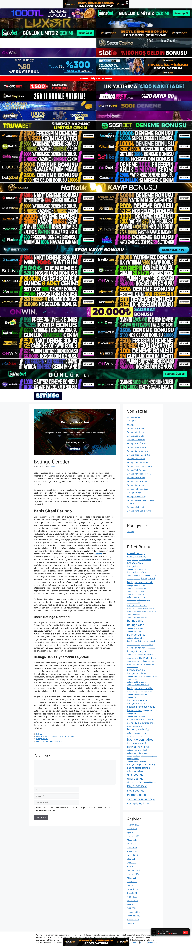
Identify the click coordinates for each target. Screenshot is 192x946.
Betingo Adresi (133, 417)
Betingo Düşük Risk (135, 428)
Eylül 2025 (131, 832)
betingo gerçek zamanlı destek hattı (137, 617)
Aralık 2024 (132, 851)
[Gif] (96, 187)
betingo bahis (133, 566)
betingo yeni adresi (136, 743)
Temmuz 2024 (133, 870)
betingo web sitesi (139, 729)
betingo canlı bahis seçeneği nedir (137, 588)
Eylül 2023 (131, 908)
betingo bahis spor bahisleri (135, 575)
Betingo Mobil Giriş (135, 676)
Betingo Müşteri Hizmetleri (138, 685)
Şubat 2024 (132, 889)
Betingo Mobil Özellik (136, 443)
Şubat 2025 (132, 844)
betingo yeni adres (140, 739)
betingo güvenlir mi (136, 647)
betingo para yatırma (137, 700)
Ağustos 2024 (133, 866)
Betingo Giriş (133, 421)
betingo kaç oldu (147, 661)
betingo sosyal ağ (150, 710)
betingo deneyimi (132, 608)
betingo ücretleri (58, 736)
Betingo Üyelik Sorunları (137, 451)
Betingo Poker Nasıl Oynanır (139, 466)
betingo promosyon (136, 703)
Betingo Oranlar (134, 493)
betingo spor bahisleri (136, 716)
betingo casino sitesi (137, 605)
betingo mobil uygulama (137, 682)
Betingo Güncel (136, 634)
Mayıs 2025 (132, 840)
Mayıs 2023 (132, 923)
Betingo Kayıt (147, 657)
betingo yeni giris (138, 746)
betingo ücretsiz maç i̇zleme (149, 756)
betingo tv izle (134, 723)
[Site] (48, 136)
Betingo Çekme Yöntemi (137, 481)
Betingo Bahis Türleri (136, 478)
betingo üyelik (133, 759)
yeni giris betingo (138, 803)
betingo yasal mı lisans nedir (135, 736)
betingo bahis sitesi (136, 572)
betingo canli (148, 578)
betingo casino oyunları (136, 597)
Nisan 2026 (132, 829)
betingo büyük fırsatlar (133, 579)
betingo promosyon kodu (141, 706)
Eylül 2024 (131, 863)
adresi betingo (136, 553)
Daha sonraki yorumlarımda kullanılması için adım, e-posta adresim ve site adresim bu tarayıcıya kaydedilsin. (74, 809)
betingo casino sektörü (133, 603)
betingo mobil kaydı (132, 679)
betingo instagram (137, 651)
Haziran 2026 (133, 825)
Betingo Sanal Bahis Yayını (139, 511)
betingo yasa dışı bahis (136, 733)
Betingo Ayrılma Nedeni (137, 447)
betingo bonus (150, 575)
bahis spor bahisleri (132, 560)
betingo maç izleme (136, 673)
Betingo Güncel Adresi (141, 641)
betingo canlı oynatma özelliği (135, 594)
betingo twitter (149, 723)
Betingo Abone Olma (136, 436)
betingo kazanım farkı (133, 661)
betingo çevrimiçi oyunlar (137, 753)
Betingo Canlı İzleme (136, 459)
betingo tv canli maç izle (140, 719)
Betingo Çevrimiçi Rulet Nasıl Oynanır (50, 741)
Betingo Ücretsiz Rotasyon (139, 474)
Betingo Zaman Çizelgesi (138, 462)
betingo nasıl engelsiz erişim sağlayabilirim (139, 692)
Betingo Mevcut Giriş (136, 496)
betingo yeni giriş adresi (137, 750)
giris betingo (135, 774)
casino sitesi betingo (138, 767)
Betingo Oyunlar (42, 739)
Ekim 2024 (132, 859)
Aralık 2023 (132, 897)
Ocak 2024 (132, 893)
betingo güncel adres (135, 638)
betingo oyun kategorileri (137, 694)
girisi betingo (135, 778)
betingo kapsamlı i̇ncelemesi (135, 654)
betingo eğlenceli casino (149, 611)
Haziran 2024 (133, 874)
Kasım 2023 (132, 901)
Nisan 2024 (132, 882)
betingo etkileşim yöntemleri (146, 608)
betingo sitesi (134, 710)
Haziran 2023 (133, 919)
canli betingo (149, 764)
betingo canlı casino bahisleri (135, 591)
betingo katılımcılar (132, 658)
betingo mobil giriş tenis (150, 676)
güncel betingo (150, 782)
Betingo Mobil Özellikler (137, 489)
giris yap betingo (135, 782)
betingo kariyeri (148, 654)
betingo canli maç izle (136, 586)
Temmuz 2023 (133, 916)
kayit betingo (137, 786)
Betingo (39, 734)
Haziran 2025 (133, 836)
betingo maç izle (136, 669)
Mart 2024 (132, 885)
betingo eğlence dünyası (134, 611)
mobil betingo (135, 790)
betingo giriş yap (134, 631)
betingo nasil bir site (140, 688)
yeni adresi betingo (141, 799)
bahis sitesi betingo (43, 736)
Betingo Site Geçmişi (136, 432)
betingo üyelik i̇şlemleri (136, 761)
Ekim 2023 (132, 904)
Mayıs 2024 (132, 878)
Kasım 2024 (132, 855)
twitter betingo (70, 736)
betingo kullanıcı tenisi (133, 664)
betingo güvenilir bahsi (133, 645)
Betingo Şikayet (134, 764)
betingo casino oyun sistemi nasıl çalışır (138, 600)
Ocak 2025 (132, 847)
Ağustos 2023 (133, 912)
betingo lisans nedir (132, 667)
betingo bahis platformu (137, 569)
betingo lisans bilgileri (147, 664)
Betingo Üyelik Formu (136, 485)
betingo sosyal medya (136, 713)
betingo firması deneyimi (134, 614)
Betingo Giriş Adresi (135, 628)
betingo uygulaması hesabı (134, 726)
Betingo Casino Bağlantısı (138, 455)
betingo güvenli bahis (147, 645)
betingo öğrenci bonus (133, 756)
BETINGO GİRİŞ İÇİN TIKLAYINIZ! (96, 78)
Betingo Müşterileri (135, 507)
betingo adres (145, 560)
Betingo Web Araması (136, 470)
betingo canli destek (140, 582)
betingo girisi (135, 620)
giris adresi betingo (135, 771)
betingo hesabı (151, 648)
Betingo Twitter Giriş (136, 440)
